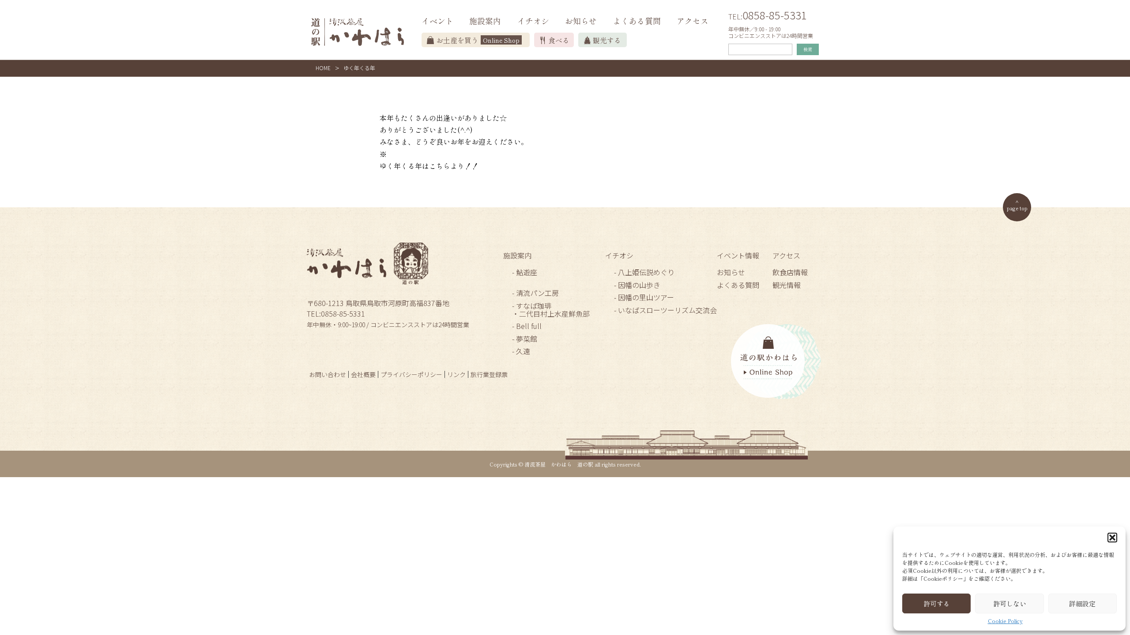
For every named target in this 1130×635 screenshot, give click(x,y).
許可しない (1009, 603)
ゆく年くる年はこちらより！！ (429, 166)
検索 (807, 49)
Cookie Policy (1005, 621)
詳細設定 (1082, 603)
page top (1017, 208)
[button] (1112, 537)
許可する (936, 603)
